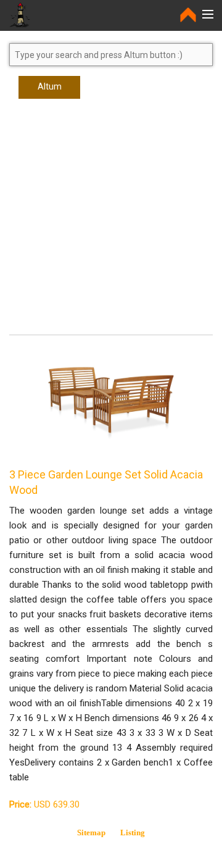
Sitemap (91, 832)
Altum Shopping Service (49, 90)
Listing (132, 832)
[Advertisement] (111, 222)
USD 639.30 (44, 804)
